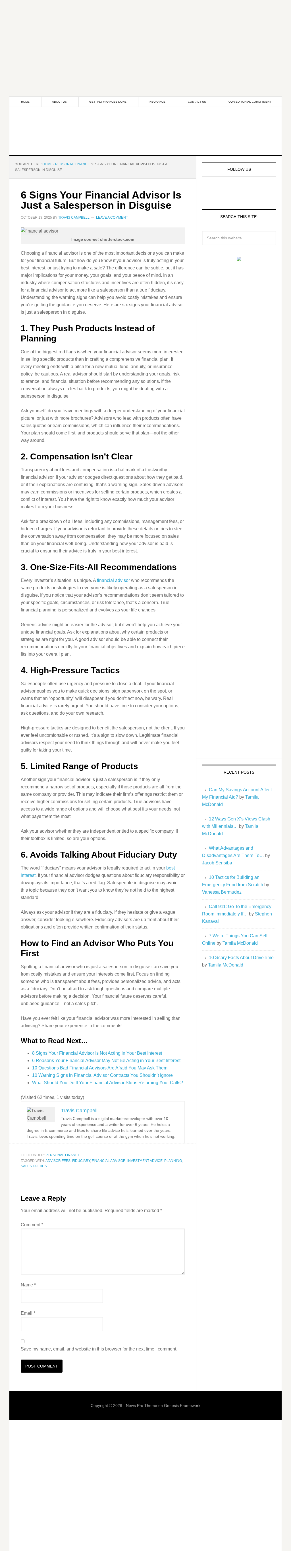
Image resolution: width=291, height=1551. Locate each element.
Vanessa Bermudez (222, 892)
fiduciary (81, 1161)
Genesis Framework (182, 1405)
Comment (32, 1224)
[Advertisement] (145, 39)
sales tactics (34, 1166)
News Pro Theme (141, 1405)
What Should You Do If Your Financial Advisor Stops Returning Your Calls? (107, 1082)
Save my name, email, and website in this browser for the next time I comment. (99, 1349)
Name (28, 1284)
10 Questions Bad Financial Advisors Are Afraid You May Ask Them (99, 1067)
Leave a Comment (112, 218)
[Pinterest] (238, 189)
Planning (173, 1161)
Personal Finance (62, 1155)
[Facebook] (224, 189)
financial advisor (113, 580)
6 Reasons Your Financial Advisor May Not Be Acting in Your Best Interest (106, 1060)
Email (28, 1313)
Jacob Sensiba (217, 862)
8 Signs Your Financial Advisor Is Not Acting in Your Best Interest (97, 1053)
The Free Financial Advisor (145, 131)
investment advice (145, 1161)
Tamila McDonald (240, 943)
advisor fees (57, 1161)
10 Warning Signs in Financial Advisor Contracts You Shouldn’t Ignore (102, 1075)
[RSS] (251, 189)
